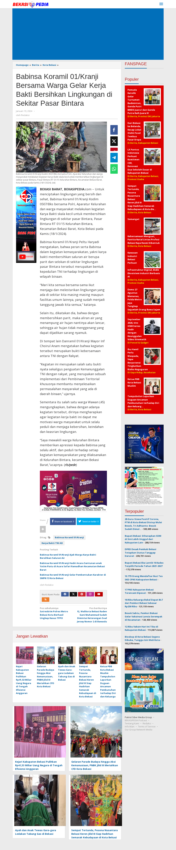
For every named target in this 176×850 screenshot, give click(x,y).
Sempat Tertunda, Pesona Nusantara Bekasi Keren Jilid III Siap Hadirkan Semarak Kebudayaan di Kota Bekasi (87, 681)
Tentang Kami (132, 723)
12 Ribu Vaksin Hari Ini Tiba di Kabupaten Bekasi (141, 628)
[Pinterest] (82, 594)
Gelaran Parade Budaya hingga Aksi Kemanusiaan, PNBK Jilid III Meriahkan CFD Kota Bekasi (45, 676)
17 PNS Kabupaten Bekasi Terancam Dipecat (139, 591)
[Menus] (161, 4)
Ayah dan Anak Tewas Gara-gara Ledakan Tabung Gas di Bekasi (66, 673)
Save (116, 150)
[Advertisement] (88, 34)
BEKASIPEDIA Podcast (136, 720)
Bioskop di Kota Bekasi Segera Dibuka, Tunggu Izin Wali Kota (142, 638)
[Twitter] (73, 594)
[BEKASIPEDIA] (30, 4)
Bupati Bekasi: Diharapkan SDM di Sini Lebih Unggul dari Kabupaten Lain (143, 539)
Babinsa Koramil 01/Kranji (69, 537)
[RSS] (45, 599)
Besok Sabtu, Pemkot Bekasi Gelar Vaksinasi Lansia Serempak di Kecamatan (143, 616)
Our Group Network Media (138, 729)
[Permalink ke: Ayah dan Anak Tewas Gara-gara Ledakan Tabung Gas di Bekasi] (67, 655)
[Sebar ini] (114, 130)
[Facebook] (65, 594)
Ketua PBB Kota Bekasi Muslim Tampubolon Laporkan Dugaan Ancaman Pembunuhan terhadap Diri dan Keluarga (108, 681)
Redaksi (147, 723)
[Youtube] (99, 594)
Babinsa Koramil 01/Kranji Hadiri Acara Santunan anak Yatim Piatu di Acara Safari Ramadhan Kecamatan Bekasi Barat (72, 566)
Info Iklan (129, 726)
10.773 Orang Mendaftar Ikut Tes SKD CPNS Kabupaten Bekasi (144, 578)
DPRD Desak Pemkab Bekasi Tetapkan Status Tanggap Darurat (140, 552)
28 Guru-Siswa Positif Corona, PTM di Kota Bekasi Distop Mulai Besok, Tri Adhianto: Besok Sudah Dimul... (143, 524)
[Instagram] (90, 594)
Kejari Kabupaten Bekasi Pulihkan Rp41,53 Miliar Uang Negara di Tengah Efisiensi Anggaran (23, 680)
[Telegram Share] (114, 157)
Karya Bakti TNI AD (52, 543)
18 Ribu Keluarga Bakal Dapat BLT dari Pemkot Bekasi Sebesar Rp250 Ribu (144, 603)
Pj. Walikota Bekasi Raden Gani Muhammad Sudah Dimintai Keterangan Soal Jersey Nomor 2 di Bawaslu (92, 615)
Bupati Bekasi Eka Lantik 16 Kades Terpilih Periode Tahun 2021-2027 (144, 564)
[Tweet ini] (114, 141)
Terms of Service (147, 726)
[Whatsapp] (114, 169)
